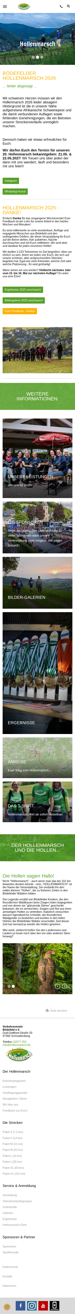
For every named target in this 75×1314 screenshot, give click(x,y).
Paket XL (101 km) (14, 1173)
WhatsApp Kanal (15, 191)
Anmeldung (10, 1195)
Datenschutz (10, 1266)
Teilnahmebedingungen (17, 1201)
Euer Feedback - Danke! (20, 311)
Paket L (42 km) (12, 1155)
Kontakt (7, 1276)
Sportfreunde (11, 1252)
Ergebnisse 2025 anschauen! (23, 289)
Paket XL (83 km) (13, 1167)
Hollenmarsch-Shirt (15, 1224)
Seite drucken (58, 1010)
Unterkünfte (10, 1207)
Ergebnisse (10, 1219)
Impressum (9, 1285)
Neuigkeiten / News (15, 1098)
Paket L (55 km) (12, 1161)
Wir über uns (10, 1104)
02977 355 (19, 1041)
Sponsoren (9, 1246)
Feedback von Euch (15, 1110)
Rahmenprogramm (14, 1080)
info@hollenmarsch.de (17, 1044)
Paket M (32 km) (13, 1149)
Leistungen (9, 1086)
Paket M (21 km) (13, 1144)
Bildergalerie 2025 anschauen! (24, 300)
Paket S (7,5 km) (13, 1132)
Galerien (8, 1212)
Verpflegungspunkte (15, 1092)
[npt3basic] (24, 6)
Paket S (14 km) (12, 1138)
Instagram (11, 180)
